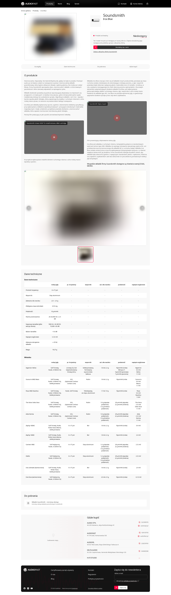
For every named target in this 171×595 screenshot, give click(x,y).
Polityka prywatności (96, 579)
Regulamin (92, 574)
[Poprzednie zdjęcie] (29, 208)
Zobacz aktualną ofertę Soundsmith (105, 52)
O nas (53, 574)
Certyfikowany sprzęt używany (62, 570)
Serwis (77, 4)
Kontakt (91, 570)
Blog (68, 4)
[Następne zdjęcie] (142, 208)
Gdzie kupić (133, 67)
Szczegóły (37, 67)
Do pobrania (101, 67)
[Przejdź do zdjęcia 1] (85, 254)
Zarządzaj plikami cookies (95, 588)
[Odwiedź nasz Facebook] (25, 588)
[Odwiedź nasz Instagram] (28, 588)
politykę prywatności (130, 581)
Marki (60, 4)
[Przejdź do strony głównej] (29, 3)
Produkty (50, 4)
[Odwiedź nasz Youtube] (32, 588)
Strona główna (26, 11)
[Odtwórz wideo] (54, 137)
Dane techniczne (69, 67)
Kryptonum (75, 588)
